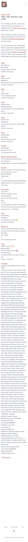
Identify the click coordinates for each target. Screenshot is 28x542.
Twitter (3, 37)
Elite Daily (4, 167)
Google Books (5, 189)
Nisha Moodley (22, 52)
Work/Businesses (6, 457)
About (5, 527)
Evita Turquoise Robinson (17, 39)
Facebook (3, 146)
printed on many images (19, 28)
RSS (22, 527)
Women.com (4, 226)
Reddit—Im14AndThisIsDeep (9, 156)
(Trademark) (4, 263)
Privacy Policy (14, 527)
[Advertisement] (14, 474)
